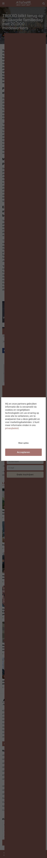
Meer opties (23, 443)
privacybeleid (11, 428)
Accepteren (23, 452)
